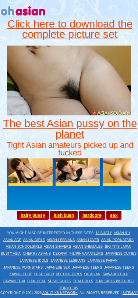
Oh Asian (92, 274)
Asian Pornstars (117, 240)
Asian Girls (34, 240)
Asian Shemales (88, 246)
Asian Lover (88, 240)
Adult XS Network (60, 293)
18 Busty (104, 233)
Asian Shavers (57, 246)
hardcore (92, 215)
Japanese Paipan (103, 260)
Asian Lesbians (61, 240)
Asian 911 (122, 233)
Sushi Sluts (59, 281)
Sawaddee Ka (115, 274)
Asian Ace (12, 240)
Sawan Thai (14, 281)
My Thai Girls (69, 274)
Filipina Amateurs (86, 253)
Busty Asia (11, 253)
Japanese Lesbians (67, 260)
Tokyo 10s (68, 288)
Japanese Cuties (121, 253)
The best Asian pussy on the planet (70, 129)
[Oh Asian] (23, 17)
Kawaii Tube (21, 274)
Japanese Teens (87, 267)
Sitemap (130, 293)
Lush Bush (44, 274)
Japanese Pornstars (23, 267)
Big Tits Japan (118, 246)
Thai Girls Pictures (114, 281)
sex (114, 215)
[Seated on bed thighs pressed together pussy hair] (69, 113)
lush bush (64, 215)
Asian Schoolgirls (24, 246)
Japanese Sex (57, 267)
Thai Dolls (83, 281)
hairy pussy (33, 215)
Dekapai (60, 253)
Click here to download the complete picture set (69, 29)
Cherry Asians (37, 253)
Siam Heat (36, 281)
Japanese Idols (34, 260)
